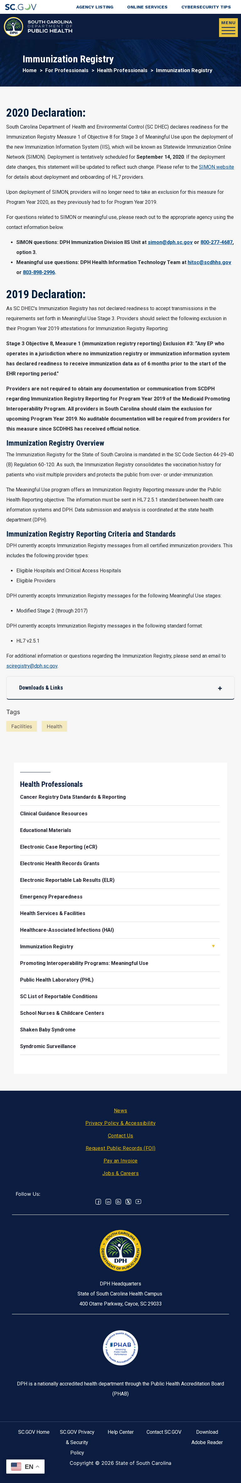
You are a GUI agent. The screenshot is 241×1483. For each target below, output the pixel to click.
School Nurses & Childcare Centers (62, 1013)
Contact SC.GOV (164, 1432)
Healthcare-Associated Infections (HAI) (67, 930)
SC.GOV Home (34, 1432)
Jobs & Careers (120, 1173)
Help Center (121, 1432)
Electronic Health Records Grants (59, 863)
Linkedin (108, 1202)
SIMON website (216, 167)
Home (30, 70)
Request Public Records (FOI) (121, 1148)
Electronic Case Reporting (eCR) (58, 847)
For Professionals (66, 70)
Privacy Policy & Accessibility (120, 1123)
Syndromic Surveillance (48, 1046)
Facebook (98, 1202)
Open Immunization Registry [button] (213, 946)
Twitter (128, 1202)
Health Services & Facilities (52, 913)
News (120, 1111)
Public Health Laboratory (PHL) (57, 980)
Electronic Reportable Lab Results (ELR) (67, 880)
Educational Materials (45, 830)
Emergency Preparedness (51, 897)
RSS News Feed (118, 1202)
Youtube (138, 1202)
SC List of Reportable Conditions (59, 996)
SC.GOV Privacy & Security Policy (77, 1442)
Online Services (147, 6)
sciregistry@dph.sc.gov (31, 666)
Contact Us (120, 1136)
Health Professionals (122, 70)
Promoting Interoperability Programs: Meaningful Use (84, 963)
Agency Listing (94, 6)
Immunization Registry (46, 947)
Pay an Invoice (121, 1161)
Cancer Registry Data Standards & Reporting (73, 797)
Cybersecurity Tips (206, 6)
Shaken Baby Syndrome (48, 1030)
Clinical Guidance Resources (54, 814)
